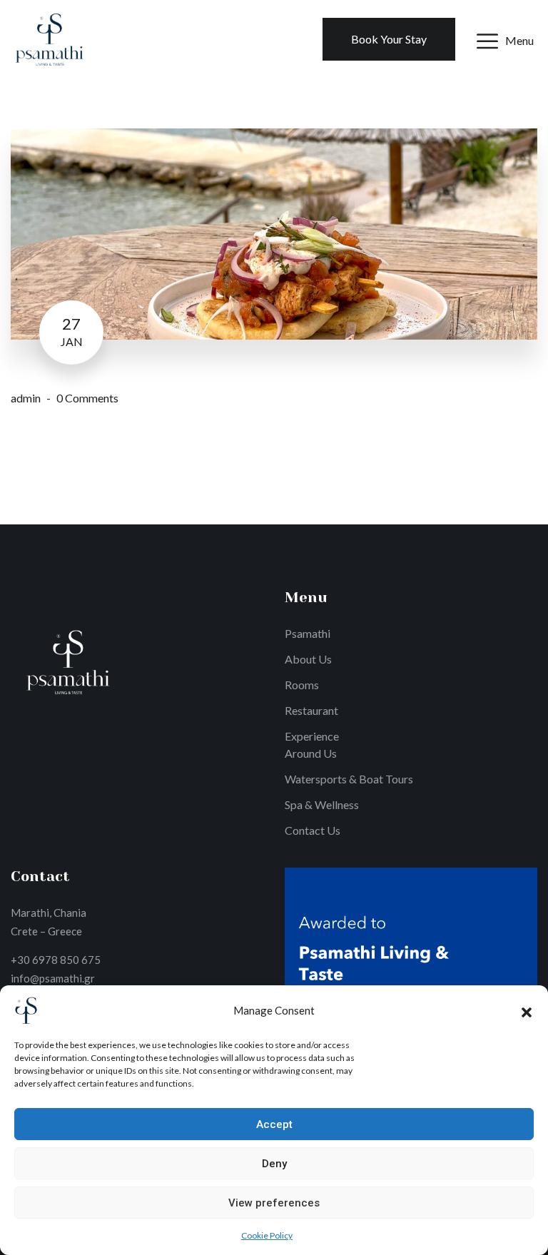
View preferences (274, 1202)
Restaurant (311, 710)
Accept (274, 1124)
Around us (311, 753)
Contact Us (312, 830)
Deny (274, 1163)
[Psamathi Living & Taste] (49, 37)
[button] (526, 1010)
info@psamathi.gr (53, 978)
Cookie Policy (267, 1235)
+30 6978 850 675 (56, 959)
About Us (308, 659)
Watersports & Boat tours (349, 779)
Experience (312, 736)
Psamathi (307, 633)
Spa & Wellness (322, 804)
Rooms (302, 684)
